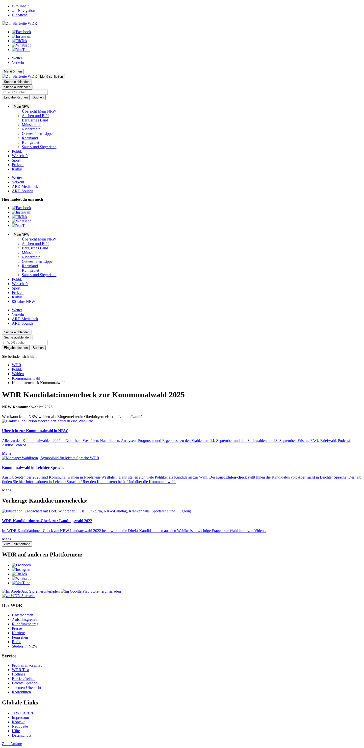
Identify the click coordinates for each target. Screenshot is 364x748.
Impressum (20, 717)
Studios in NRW (25, 646)
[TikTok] (19, 41)
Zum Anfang (12, 744)
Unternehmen (22, 615)
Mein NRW (21, 106)
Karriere (18, 633)
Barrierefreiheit (23, 678)
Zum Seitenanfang (17, 544)
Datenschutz (21, 735)
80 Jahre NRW (23, 301)
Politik (17, 151)
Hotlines (18, 674)
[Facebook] (21, 32)
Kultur (17, 169)
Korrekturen (21, 692)
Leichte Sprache (24, 683)
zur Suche (19, 15)
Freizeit (18, 165)
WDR (16, 365)
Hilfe (16, 731)
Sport (16, 160)
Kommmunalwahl (26, 378)
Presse (17, 628)
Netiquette (20, 726)
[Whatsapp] (21, 45)
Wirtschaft (20, 156)
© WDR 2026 (23, 713)
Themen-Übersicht (26, 687)
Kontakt (18, 722)
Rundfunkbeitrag (25, 624)
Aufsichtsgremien (25, 619)
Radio (16, 642)
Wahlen (18, 374)
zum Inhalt (20, 6)
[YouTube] (21, 50)
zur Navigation (23, 10)
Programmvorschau (27, 665)
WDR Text (20, 670)
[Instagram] (21, 36)
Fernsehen (20, 637)
